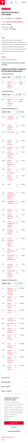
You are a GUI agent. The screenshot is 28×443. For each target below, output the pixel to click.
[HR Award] (3, 440)
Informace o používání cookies (8, 437)
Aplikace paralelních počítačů (10, 127)
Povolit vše (13, 423)
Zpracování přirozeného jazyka (10, 266)
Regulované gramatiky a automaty (10, 231)
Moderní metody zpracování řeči (11, 170)
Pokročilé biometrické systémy (10, 216)
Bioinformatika (10, 132)
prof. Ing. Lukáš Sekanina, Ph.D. (9, 59)
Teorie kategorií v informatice (10, 345)
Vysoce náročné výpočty (9, 367)
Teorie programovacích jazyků (11, 250)
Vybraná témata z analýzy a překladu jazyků (11, 257)
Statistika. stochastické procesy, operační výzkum (10, 242)
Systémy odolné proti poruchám (10, 330)
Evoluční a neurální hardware (9, 298)
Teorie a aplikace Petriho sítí (9, 336)
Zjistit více (6, 418)
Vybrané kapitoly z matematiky (10, 352)
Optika (8, 184)
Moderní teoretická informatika (10, 177)
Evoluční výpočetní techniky (9, 305)
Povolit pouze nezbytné (14, 431)
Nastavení (14, 427)
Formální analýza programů (9, 142)
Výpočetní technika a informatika (14, 22)
